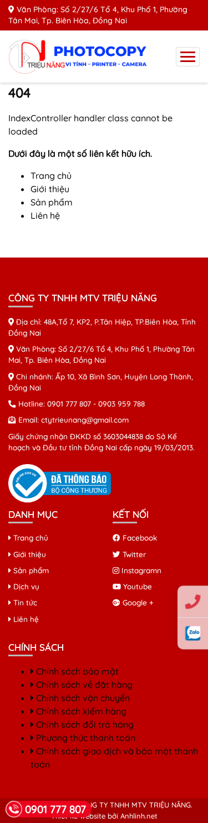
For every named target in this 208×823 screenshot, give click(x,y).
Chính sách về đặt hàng (83, 684)
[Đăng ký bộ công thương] (59, 482)
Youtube (136, 586)
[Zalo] (192, 633)
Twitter (133, 554)
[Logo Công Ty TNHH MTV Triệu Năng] (80, 55)
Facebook (138, 537)
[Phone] (192, 601)
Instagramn (140, 570)
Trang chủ (51, 175)
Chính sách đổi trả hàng (84, 724)
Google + (137, 602)
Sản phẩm (52, 202)
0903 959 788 (121, 403)
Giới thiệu (50, 188)
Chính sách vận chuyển (82, 697)
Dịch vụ (25, 586)
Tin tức (24, 602)
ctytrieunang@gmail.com (85, 419)
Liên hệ (45, 215)
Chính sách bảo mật (76, 671)
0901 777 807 (69, 403)
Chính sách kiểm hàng (80, 711)
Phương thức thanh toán (84, 737)
